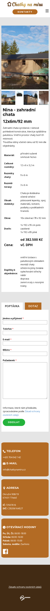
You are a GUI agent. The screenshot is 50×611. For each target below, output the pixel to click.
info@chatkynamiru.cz (14, 469)
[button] (5, 65)
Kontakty (25, 11)
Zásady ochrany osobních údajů (25, 586)
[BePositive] (25, 598)
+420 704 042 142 (12, 457)
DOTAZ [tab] (33, 306)
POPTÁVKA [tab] (12, 306)
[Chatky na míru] (25, 4)
